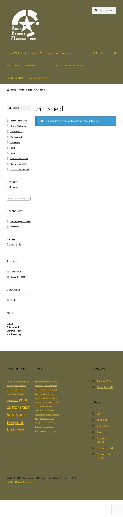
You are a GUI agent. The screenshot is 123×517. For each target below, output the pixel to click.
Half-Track (52, 423)
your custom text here (18, 407)
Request (16, 394)
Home (13, 89)
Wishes (15, 401)
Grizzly (38, 423)
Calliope (51, 386)
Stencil (21, 394)
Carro (48, 390)
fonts (24, 386)
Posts (13, 300)
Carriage (43, 390)
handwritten (20, 390)
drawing (26, 382)
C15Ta (46, 386)
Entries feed (13, 327)
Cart (43, 65)
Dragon (42, 419)
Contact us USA (15, 77)
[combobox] (19, 198)
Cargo (37, 390)
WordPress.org (14, 334)
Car (55, 386)
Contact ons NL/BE (39, 77)
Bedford (38, 382)
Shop (54, 65)
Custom (9, 382)
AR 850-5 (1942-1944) (20, 221)
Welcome (14, 226)
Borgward (49, 382)
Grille (52, 419)
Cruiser (51, 410)
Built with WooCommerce (21, 482)
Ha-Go (46, 423)
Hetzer (55, 431)
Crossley (46, 410)
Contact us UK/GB (72, 65)
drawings (10, 386)
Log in (10, 323)
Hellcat (49, 431)
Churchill (44, 402)
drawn (16, 386)
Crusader (38, 415)
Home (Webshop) (41, 53)
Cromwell (38, 410)
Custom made (18, 382)
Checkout (30, 65)
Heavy (44, 431)
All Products (63, 53)
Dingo (37, 419)
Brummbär (39, 386)
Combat (50, 402)
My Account (13, 65)
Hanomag (45, 427)
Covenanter (48, 406)
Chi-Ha (37, 402)
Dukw (47, 419)
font (20, 386)
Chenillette (53, 398)
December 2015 (17, 276)
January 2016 (17, 271)
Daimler (48, 415)
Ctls (43, 415)
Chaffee (38, 398)
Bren (55, 382)
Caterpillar (54, 390)
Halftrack (38, 427)
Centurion (51, 394)
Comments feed (15, 330)
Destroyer (55, 415)
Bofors (43, 382)
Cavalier (38, 394)
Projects (9, 394)
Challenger (45, 398)
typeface (10, 401)
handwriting (11, 390)
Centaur (44, 394)
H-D (42, 423)
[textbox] (18, 198)
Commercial (39, 406)
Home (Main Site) (16, 53)
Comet (56, 402)
